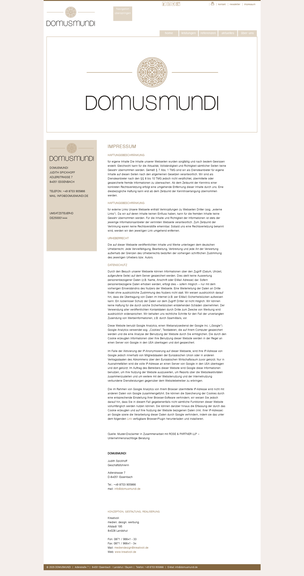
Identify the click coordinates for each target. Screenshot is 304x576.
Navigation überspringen (123, 11)
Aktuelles (227, 33)
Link (129, 419)
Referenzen (208, 33)
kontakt (222, 4)
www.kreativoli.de (125, 552)
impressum (249, 4)
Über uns (247, 33)
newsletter (235, 4)
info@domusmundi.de (127, 489)
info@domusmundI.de (72, 196)
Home (169, 33)
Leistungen (188, 33)
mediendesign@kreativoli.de (131, 547)
